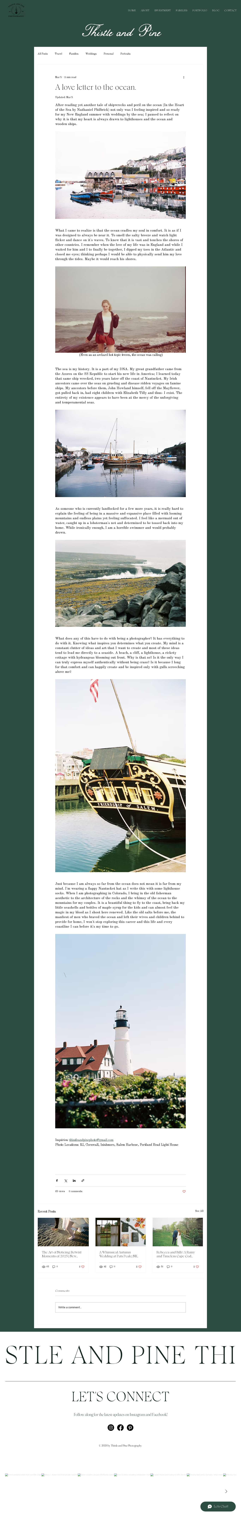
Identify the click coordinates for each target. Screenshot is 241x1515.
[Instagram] (111, 1427)
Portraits (125, 54)
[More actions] (184, 77)
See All (199, 1211)
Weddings (91, 54)
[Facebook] (120, 1427)
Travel (58, 54)
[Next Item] (226, 1491)
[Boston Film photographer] (177, 1232)
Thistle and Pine (120, 32)
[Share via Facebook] (57, 1180)
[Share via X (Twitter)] (65, 1180)
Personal (108, 54)
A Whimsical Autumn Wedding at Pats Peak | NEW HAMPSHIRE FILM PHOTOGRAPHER (119, 1254)
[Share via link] (83, 1180)
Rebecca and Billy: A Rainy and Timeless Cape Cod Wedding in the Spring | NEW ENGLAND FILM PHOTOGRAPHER (177, 1254)
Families (74, 54)
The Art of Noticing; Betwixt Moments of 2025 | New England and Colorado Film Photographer (62, 1254)
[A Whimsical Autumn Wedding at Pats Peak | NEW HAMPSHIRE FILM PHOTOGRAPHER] (120, 1232)
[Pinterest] (130, 1427)
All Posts (43, 54)
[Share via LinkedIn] (74, 1180)
